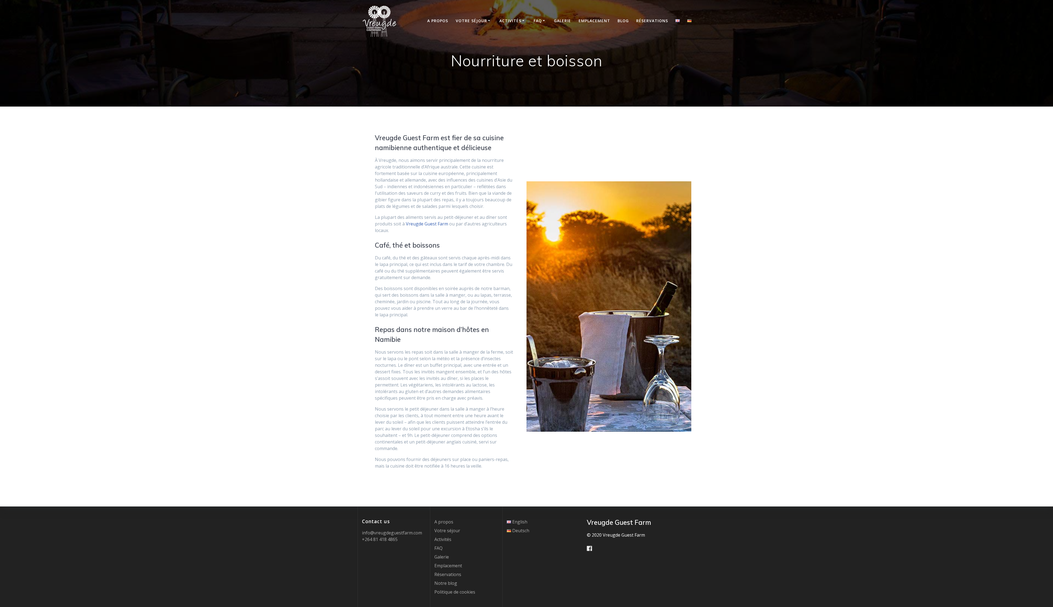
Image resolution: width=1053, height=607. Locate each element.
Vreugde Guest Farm (427, 224)
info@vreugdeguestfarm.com (392, 533)
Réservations (652, 20)
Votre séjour (471, 20)
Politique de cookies (454, 592)
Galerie (562, 20)
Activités (510, 20)
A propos (437, 20)
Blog (623, 20)
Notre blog (445, 583)
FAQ (538, 20)
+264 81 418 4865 (380, 539)
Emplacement (594, 20)
